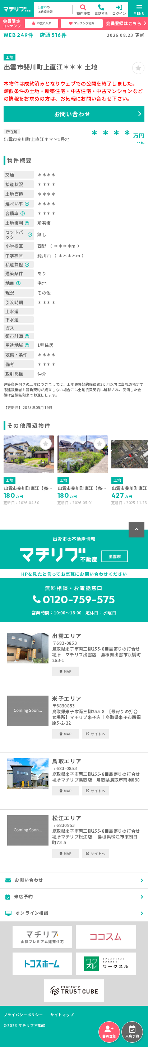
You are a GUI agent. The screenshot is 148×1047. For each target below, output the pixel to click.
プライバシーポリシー (23, 1015)
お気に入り (44, 23)
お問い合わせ (72, 113)
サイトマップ (62, 1015)
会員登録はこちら (123, 23)
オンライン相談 (31, 913)
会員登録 (109, 1036)
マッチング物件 (84, 23)
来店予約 (132, 1036)
